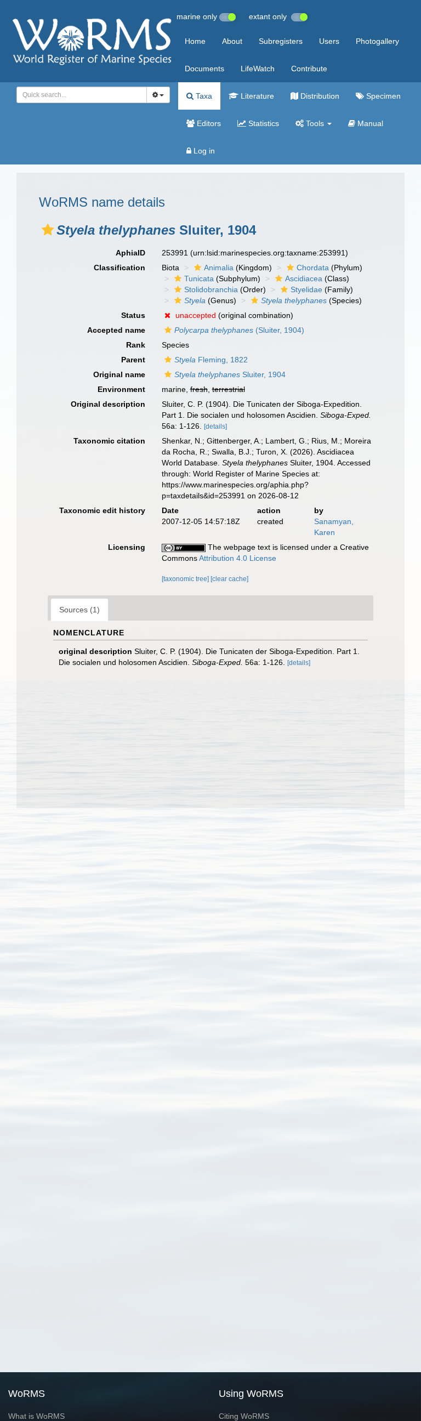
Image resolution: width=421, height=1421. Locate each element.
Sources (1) (79, 609)
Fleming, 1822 (211, 359)
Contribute (309, 68)
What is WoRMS (36, 1416)
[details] (215, 426)
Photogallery (377, 41)
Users (329, 41)
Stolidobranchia (211, 289)
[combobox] (81, 95)
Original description (108, 404)
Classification (119, 267)
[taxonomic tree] (186, 579)
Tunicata (199, 278)
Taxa (203, 96)
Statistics (262, 123)
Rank (135, 344)
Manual (369, 123)
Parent (133, 359)
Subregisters (281, 41)
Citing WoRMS (244, 1416)
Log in (203, 150)
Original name (119, 374)
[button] (47, 229)
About (232, 41)
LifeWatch (258, 68)
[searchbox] (78, 95)
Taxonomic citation (109, 440)
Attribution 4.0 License (237, 558)
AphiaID (130, 252)
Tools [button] (315, 123)
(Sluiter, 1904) (239, 330)
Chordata (313, 267)
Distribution (318, 96)
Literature (256, 96)
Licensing (126, 547)
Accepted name (116, 330)
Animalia (219, 267)
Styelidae (306, 289)
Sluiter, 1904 (230, 374)
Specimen (382, 96)
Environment (121, 389)
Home (195, 41)
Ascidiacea (303, 278)
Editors (208, 123)
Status (133, 315)
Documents (204, 68)
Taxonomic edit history (102, 510)
